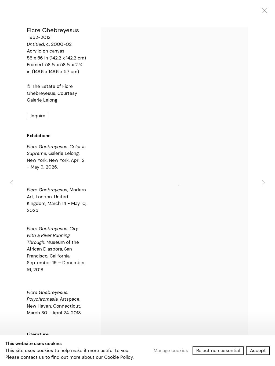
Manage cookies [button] (171, 350)
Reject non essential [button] (218, 350)
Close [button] (263, 12)
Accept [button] (258, 350)
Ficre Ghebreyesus (53, 30)
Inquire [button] (38, 116)
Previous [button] (11, 183)
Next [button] (263, 183)
